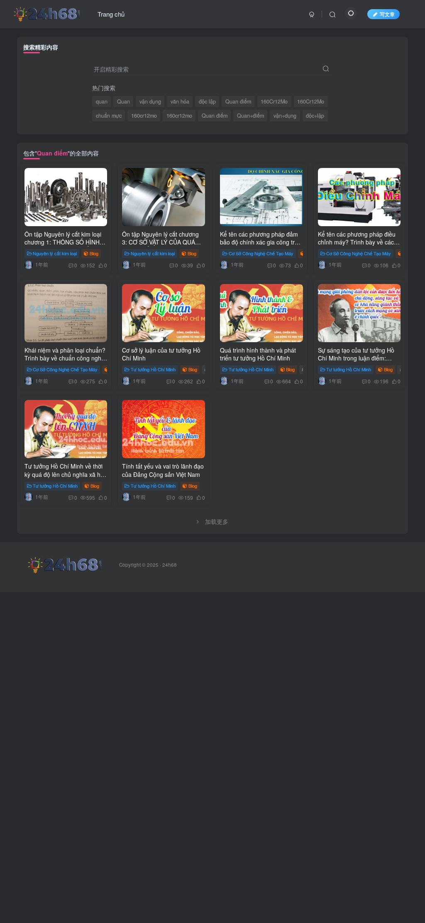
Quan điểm (238, 101)
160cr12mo (144, 115)
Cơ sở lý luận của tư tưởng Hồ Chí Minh (161, 354)
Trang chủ (111, 14)
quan (101, 101)
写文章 (387, 13)
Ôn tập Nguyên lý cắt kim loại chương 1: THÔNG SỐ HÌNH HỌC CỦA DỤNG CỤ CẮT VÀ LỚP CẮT (62, 246)
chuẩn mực (109, 115)
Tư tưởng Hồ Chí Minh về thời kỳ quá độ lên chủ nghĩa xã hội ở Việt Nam (64, 474)
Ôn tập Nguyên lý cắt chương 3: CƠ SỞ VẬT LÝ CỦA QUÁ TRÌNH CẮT (160, 242)
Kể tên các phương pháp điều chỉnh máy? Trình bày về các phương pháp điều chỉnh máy (357, 242)
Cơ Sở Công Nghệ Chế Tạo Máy (261, 253)
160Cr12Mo (274, 101)
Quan (123, 101)
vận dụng (150, 101)
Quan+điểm (250, 115)
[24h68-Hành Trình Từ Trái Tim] (47, 12)
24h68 (169, 564)
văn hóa (180, 101)
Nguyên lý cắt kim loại (55, 253)
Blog (94, 253)
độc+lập (315, 115)
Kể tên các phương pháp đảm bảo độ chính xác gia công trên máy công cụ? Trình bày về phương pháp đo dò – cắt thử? (260, 246)
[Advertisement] (212, 698)
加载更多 (216, 521)
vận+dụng (285, 115)
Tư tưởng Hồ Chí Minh (153, 369)
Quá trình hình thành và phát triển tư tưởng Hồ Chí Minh (258, 354)
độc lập (207, 101)
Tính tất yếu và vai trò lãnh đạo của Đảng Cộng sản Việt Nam (163, 470)
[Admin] (28, 264)
